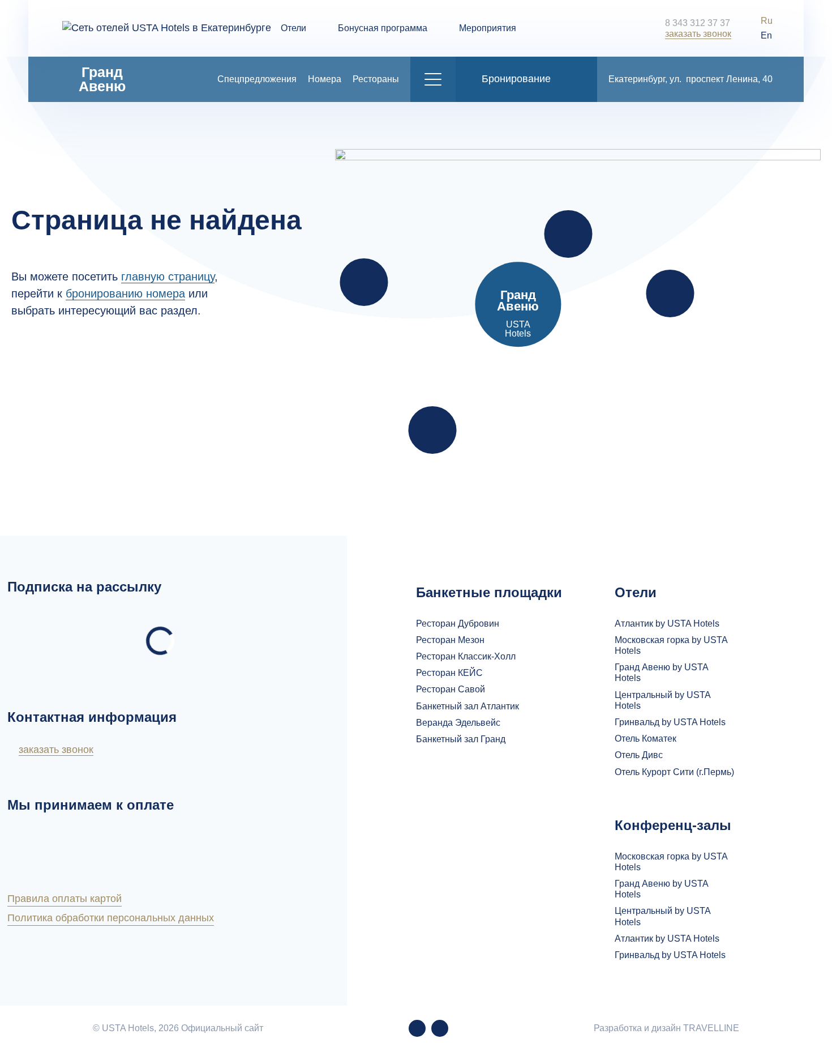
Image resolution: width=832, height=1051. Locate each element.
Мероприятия (487, 28)
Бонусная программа (382, 28)
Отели (293, 28)
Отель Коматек (645, 738)
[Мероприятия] (670, 293)
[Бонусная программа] (432, 430)
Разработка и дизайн (666, 1028)
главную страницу (168, 276)
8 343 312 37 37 (697, 23)
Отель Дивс (639, 755)
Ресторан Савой (450, 689)
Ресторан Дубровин (457, 623)
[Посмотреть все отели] (364, 282)
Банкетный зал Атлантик (467, 706)
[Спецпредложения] (568, 234)
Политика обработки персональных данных (110, 918)
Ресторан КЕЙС (449, 673)
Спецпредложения (257, 79)
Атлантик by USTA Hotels (667, 623)
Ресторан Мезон (450, 640)
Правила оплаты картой (64, 898)
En (766, 35)
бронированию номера (125, 293)
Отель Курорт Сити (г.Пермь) (674, 772)
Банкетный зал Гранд (460, 739)
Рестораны (376, 79)
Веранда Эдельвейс (458, 722)
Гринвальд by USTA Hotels (670, 722)
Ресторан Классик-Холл (466, 656)
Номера (324, 79)
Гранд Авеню (102, 79)
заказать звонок (698, 34)
